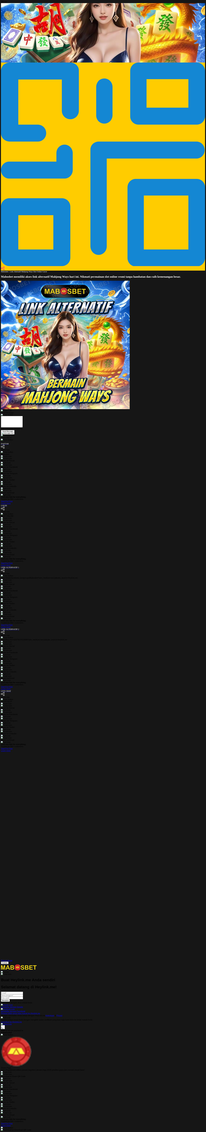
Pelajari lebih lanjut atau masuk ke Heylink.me (20, 1013)
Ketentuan (50, 1016)
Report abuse (6, 960)
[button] (103, 859)
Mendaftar (5, 1000)
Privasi (59, 1016)
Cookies (5, 963)
